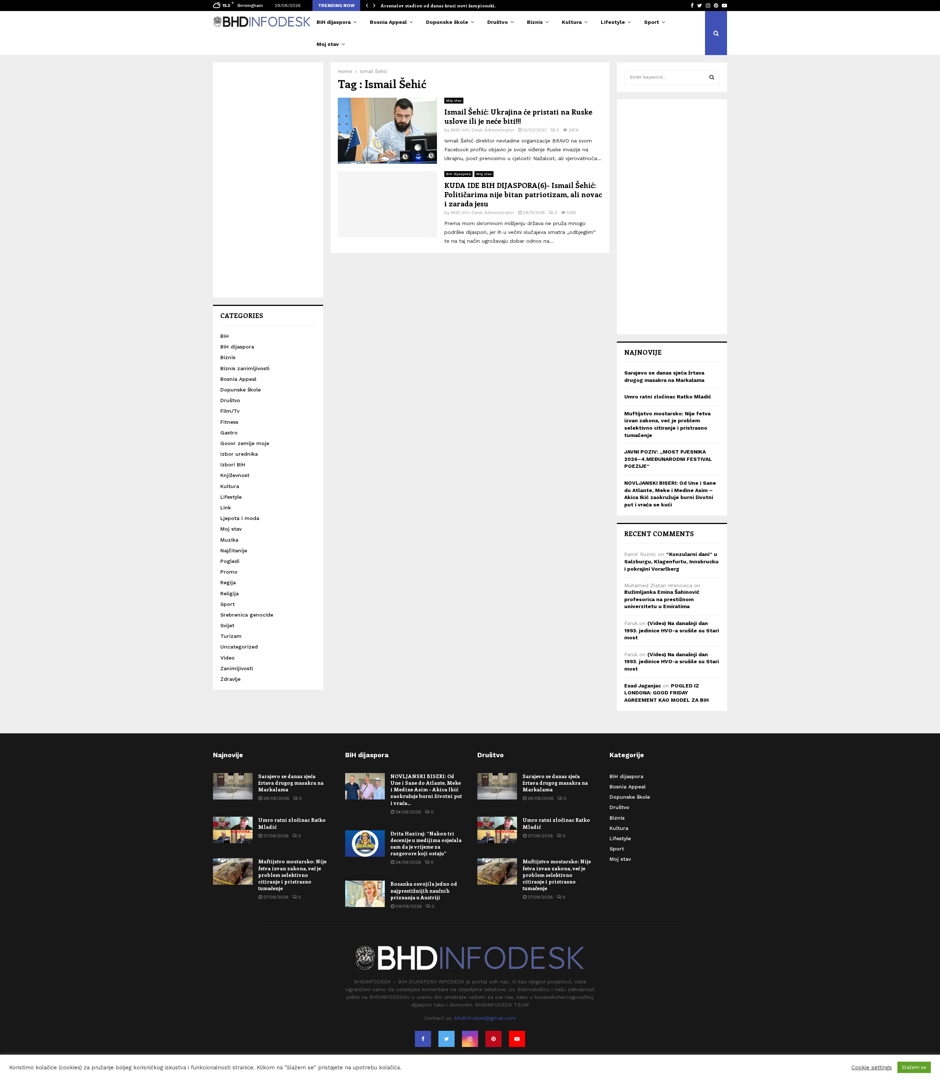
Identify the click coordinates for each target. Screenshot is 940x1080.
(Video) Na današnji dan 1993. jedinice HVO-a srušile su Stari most (671, 630)
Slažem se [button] (914, 1067)
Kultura (572, 22)
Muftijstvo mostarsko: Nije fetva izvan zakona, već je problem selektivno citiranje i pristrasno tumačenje (292, 875)
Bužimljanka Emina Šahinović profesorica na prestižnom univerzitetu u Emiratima (661, 599)
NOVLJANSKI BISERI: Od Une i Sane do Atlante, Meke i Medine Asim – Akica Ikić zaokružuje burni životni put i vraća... (426, 789)
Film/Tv (229, 411)
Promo (229, 572)
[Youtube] (517, 1039)
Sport (651, 22)
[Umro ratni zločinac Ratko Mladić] (233, 830)
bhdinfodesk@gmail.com (485, 1018)
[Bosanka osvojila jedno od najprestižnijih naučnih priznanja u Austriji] (365, 894)
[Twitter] (446, 1039)
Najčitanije (233, 550)
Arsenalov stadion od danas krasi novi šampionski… (439, 5)
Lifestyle (613, 22)
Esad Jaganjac (642, 686)
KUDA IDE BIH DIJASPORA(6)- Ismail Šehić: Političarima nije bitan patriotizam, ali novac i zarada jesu (523, 194)
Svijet (227, 625)
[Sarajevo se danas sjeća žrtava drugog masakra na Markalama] (233, 786)
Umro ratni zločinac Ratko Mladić (667, 397)
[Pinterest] (493, 1039)
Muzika (229, 540)
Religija (229, 593)
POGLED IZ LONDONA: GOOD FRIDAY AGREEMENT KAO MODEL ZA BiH (666, 693)
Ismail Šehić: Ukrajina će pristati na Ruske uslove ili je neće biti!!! (518, 116)
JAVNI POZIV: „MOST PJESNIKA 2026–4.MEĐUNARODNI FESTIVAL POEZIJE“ (668, 459)
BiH (224, 336)
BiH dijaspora (334, 22)
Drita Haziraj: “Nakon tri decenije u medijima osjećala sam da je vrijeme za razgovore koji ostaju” (426, 843)
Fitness (229, 422)
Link (225, 507)
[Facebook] (423, 1039)
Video (227, 658)
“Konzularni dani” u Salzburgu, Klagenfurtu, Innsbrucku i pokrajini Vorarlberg (671, 561)
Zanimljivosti (236, 668)
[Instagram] (470, 1039)
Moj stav (328, 44)
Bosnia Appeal (388, 22)
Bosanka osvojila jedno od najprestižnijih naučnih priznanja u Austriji (423, 890)
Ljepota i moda (239, 518)
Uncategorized (239, 647)
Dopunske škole (447, 22)
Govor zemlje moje (244, 443)
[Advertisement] (268, 180)
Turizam (231, 636)
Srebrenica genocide (246, 615)
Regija (228, 582)
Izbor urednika (239, 454)
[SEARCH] (712, 77)
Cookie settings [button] (872, 1067)
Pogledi (229, 561)
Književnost (234, 475)
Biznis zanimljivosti (245, 368)
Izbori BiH (232, 464)
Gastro (229, 433)
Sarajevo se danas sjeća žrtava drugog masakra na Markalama (290, 783)
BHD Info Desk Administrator (482, 130)
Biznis (535, 22)
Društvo (497, 22)
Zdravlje (230, 679)
